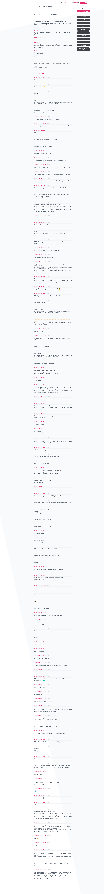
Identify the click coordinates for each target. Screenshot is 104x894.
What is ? (74, 2)
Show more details (42, 67)
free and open (60, 886)
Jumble (83, 19)
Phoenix (83, 29)
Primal (83, 39)
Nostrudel (83, 35)
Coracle (83, 26)
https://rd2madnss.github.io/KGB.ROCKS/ (46, 15)
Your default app (83, 11)
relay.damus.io (39, 53)
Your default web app (83, 49)
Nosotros (83, 16)
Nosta (83, 23)
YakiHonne (83, 45)
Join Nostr (84, 2)
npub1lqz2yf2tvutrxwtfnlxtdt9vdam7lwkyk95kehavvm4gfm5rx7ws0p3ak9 (52, 63)
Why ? (64, 2)
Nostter (83, 32)
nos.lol (37, 56)
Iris (83, 42)
